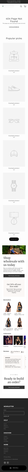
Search (5, 423)
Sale (5, 453)
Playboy (5, 439)
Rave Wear (6, 438)
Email (5, 410)
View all (14, 239)
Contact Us (6, 427)
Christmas (6, 451)
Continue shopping (14, 26)
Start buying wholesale (14, 275)
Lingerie (5, 436)
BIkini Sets (6, 448)
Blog (5, 428)
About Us (6, 425)
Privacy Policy (7, 457)
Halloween (6, 449)
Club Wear (6, 441)
